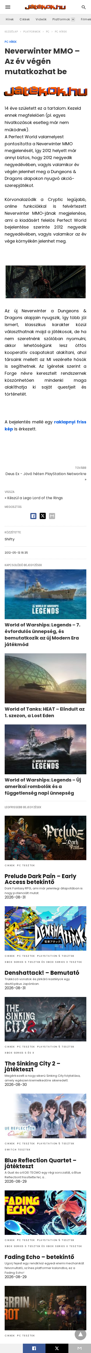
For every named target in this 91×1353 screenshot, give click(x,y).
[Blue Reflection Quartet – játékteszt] (45, 1116)
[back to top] (80, 1334)
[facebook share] (33, 516)
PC (47, 31)
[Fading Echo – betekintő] (45, 1212)
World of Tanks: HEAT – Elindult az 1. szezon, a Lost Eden (45, 712)
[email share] (52, 516)
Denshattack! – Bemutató (42, 973)
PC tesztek (26, 865)
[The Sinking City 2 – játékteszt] (45, 1019)
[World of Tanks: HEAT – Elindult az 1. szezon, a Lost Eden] (45, 678)
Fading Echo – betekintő (39, 1257)
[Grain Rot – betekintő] (45, 1308)
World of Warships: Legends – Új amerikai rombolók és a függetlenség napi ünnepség (43, 786)
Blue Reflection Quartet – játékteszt (41, 1163)
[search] (83, 7)
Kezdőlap (11, 31)
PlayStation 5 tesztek (55, 956)
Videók (41, 19)
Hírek (10, 19)
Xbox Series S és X (19, 1053)
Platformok (61, 19)
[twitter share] (43, 516)
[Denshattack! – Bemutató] (45, 928)
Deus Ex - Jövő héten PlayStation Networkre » (45, 476)
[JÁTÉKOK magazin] (45, 7)
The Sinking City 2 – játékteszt (32, 1066)
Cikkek (25, 19)
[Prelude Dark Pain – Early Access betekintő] (45, 838)
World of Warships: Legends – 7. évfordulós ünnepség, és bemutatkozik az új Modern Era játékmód (42, 635)
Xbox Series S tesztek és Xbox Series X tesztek (43, 962)
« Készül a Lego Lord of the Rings (34, 498)
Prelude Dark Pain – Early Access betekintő (40, 879)
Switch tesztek (17, 1149)
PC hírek (61, 31)
